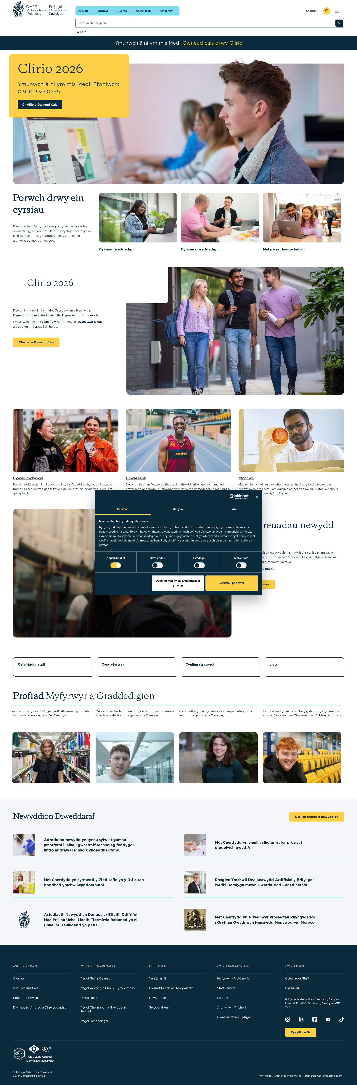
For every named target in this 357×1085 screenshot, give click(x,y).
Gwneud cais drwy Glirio (212, 43)
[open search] (326, 11)
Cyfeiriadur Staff (297, 978)
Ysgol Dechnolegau (95, 1021)
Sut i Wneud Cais (25, 988)
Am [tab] (234, 509)
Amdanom (166, 11)
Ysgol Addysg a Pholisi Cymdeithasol (108, 988)
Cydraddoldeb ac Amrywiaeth (171, 988)
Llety (273, 664)
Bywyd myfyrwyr (28, 477)
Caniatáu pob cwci (232, 583)
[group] (138, 223)
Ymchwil (103, 11)
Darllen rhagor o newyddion (316, 817)
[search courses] (338, 23)
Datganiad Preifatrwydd (288, 1075)
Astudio (83, 11)
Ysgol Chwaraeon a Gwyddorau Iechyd (104, 1009)
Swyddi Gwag (159, 1007)
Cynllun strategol (200, 664)
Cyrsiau (18, 978)
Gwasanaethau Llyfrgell (234, 1017)
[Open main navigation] (336, 11)
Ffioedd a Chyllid (25, 998)
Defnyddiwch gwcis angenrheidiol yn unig (178, 583)
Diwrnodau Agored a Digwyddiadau (39, 1007)
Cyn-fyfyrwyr (113, 664)
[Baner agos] (256, 497)
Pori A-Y (80, 32)
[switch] (157, 565)
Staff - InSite (226, 988)
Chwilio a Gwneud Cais (39, 105)
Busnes (122, 11)
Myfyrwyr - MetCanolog (234, 978)
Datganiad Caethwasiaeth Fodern (323, 1075)
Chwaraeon (143, 11)
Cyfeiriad (292, 988)
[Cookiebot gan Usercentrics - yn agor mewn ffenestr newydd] (232, 497)
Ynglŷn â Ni (157, 978)
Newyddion (157, 998)
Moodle (222, 998)
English (311, 11)
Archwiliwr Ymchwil (231, 1007)
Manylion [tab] (179, 509)
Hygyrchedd (264, 1075)
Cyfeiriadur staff (31, 664)
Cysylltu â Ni (300, 1032)
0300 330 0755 (90, 322)
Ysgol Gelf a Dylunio (95, 978)
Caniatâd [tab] (123, 509)
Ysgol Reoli (89, 998)
